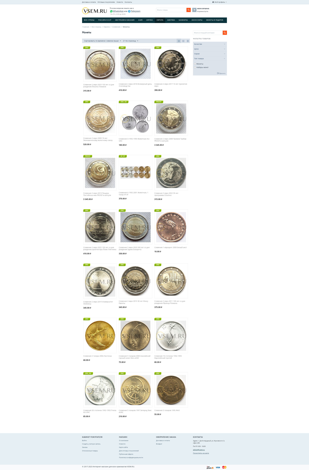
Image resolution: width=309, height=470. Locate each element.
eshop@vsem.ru (199, 450)
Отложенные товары (90, 451)
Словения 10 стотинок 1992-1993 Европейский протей (168, 357)
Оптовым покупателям (106, 2)
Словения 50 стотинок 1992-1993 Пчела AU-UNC (99, 411)
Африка (149, 20)
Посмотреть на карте (201, 453)
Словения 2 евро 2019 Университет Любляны (98, 303)
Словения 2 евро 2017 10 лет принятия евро (170, 85)
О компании (123, 440)
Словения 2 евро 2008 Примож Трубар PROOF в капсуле (170, 140)
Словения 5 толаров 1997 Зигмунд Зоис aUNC (135, 411)
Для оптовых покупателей (129, 451)
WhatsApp (118, 11)
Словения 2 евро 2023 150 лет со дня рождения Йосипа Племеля (98, 86)
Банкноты (183, 20)
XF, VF (123, 156)
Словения (116, 27)
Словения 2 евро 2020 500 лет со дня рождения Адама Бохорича (134, 248)
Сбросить (222, 73)
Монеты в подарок (214, 20)
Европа (160, 20)
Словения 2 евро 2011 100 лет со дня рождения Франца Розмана (169, 302)
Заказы (85, 447)
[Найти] (188, 10)
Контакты (128, 2)
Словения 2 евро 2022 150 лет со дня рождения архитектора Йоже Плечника (99, 248)
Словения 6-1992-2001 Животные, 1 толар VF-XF (133, 194)
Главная (85, 27)
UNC (86, 48)
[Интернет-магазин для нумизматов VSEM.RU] (94, 11)
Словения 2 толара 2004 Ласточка (97, 356)
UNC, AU (124, 102)
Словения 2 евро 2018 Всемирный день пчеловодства (135, 85)
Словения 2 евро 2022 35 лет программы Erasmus (166, 194)
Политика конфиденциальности (131, 457)
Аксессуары (197, 20)
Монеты (200, 64)
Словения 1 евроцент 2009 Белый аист (170, 247)
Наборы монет (203, 67)
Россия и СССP (104, 20)
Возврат (159, 444)
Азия (140, 20)
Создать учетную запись (91, 444)
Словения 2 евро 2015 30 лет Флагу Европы (133, 302)
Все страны (89, 20)
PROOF (158, 102)
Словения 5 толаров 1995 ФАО (167, 410)
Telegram (135, 11)
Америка (171, 20)
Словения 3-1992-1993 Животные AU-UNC (134, 140)
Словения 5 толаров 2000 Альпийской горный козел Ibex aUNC (134, 357)
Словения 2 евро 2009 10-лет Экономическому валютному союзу (97, 139)
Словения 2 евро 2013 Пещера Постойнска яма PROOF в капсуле (97, 194)
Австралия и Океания (124, 20)
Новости (120, 2)
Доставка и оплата (89, 2)
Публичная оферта (126, 454)
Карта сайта (123, 447)
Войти (84, 440)
